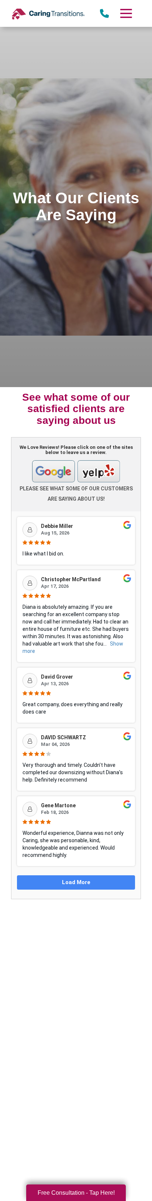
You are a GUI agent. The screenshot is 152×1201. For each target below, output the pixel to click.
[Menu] (126, 13)
